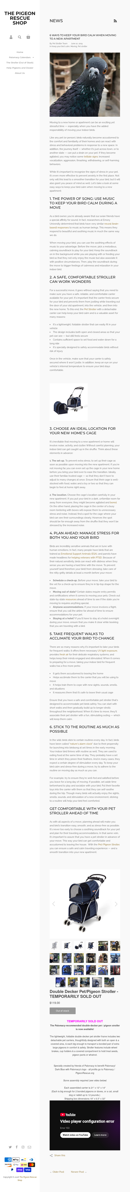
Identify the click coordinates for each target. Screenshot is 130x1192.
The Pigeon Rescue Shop (19, 18)
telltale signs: (91, 156)
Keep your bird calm (61, 46)
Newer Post (77, 1171)
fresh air (63, 654)
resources (71, 599)
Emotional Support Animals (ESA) (78, 553)
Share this (59, 1155)
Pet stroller (82, 46)
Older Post (58, 1171)
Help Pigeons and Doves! (19, 68)
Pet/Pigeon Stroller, (109, 844)
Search (20, 37)
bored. (113, 502)
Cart (28, 37)
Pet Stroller (90, 309)
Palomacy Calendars (20, 57)
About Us (20, 73)
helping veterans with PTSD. (87, 557)
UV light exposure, (108, 650)
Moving (74, 46)
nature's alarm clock (81, 743)
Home (20, 52)
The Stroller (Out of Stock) (19, 62)
